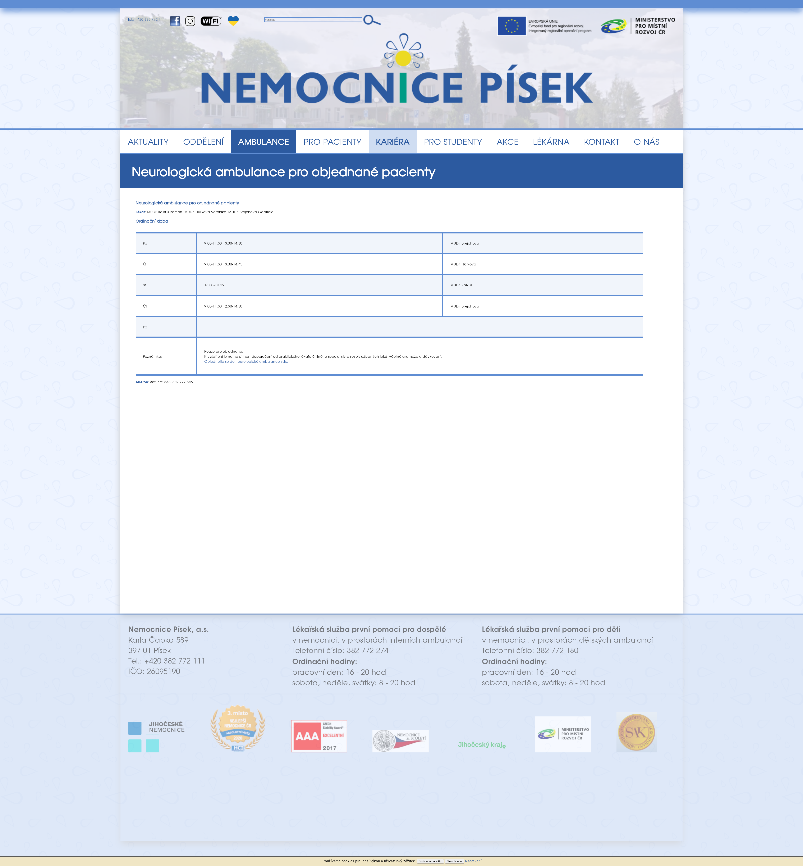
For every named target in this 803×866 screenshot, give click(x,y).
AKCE (508, 141)
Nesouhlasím (455, 861)
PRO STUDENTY (453, 141)
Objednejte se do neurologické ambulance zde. (246, 361)
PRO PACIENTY (333, 141)
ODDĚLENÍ (203, 141)
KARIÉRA (392, 141)
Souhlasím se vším (430, 861)
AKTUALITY (148, 141)
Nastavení (473, 861)
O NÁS (647, 141)
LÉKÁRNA (551, 141)
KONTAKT (601, 141)
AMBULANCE (263, 141)
